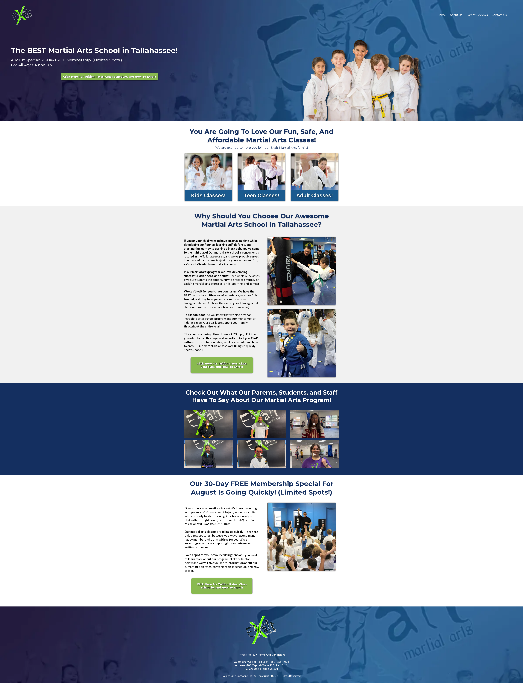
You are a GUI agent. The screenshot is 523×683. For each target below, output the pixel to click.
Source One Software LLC (283, 595)
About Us (456, 15)
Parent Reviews (477, 15)
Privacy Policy (286, 573)
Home (441, 15)
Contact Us (499, 15)
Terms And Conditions (311, 573)
